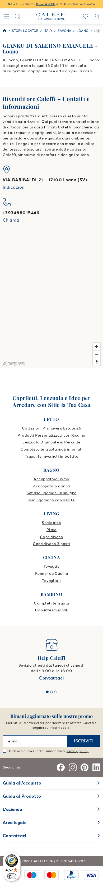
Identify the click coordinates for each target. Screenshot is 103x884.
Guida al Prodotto (22, 796)
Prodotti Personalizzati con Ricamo (51, 435)
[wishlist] (86, 16)
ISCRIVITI (83, 740)
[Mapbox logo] (13, 364)
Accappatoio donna (51, 486)
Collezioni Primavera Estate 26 (51, 428)
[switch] (11, 876)
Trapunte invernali (51, 610)
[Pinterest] (84, 767)
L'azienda (12, 809)
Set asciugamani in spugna (52, 493)
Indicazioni (14, 187)
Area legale (14, 822)
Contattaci (51, 678)
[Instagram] (73, 767)
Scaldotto (51, 523)
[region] (51, 302)
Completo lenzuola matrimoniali (51, 449)
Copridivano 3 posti (51, 544)
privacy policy (77, 751)
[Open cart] (96, 16)
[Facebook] (61, 767)
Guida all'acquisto (22, 783)
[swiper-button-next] (98, 31)
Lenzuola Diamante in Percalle (51, 442)
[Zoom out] (96, 354)
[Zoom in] (96, 346)
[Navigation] (7, 16)
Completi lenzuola (51, 603)
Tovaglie (52, 566)
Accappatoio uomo (51, 479)
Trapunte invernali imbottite (51, 456)
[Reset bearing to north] (96, 362)
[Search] (17, 16)
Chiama (11, 220)
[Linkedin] (96, 767)
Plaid (51, 530)
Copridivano (51, 537)
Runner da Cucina (51, 573)
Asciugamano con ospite (51, 500)
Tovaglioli (51, 580)
